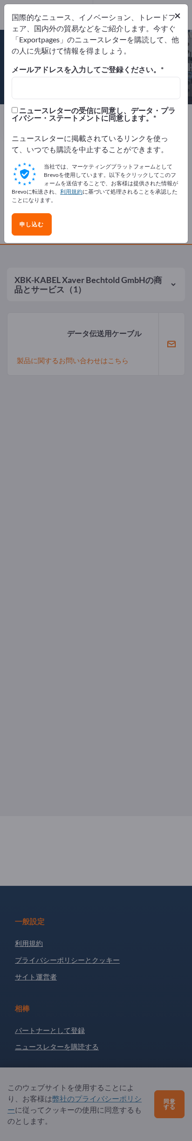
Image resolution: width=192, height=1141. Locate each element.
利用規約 (71, 191)
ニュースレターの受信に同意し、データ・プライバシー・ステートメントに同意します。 (94, 114)
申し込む (32, 224)
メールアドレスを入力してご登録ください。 (86, 69)
